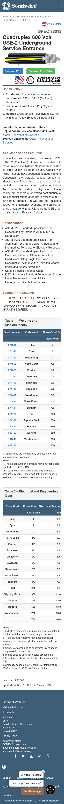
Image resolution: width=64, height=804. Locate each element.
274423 (12, 401)
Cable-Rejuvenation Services (21, 135)
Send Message (32, 791)
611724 (12, 414)
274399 (12, 382)
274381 (12, 376)
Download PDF (13, 71)
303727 (12, 432)
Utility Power (21, 16)
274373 (12, 370)
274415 (12, 388)
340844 (12, 426)
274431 (12, 407)
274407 (12, 395)
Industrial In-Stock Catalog (17, 751)
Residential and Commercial (18, 724)
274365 (12, 363)
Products (7, 16)
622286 (12, 445)
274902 (12, 420)
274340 (12, 351)
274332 (12, 345)
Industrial (7, 717)
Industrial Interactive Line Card (19, 747)
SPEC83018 (23, 20)
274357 (12, 357)
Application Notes (12, 741)
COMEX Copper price (14, 744)
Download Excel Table (41, 71)
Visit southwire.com (13, 707)
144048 (12, 439)
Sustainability (10, 731)
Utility (5, 720)
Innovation (8, 727)
